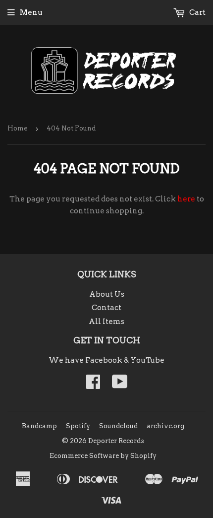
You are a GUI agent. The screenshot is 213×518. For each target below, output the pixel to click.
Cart (197, 12)
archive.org (165, 426)
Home (17, 128)
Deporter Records (116, 441)
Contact (106, 307)
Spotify (78, 426)
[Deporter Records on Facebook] (93, 385)
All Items (106, 321)
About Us (106, 294)
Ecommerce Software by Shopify (103, 455)
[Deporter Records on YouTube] (120, 385)
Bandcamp (39, 426)
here (186, 198)
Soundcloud (118, 426)
